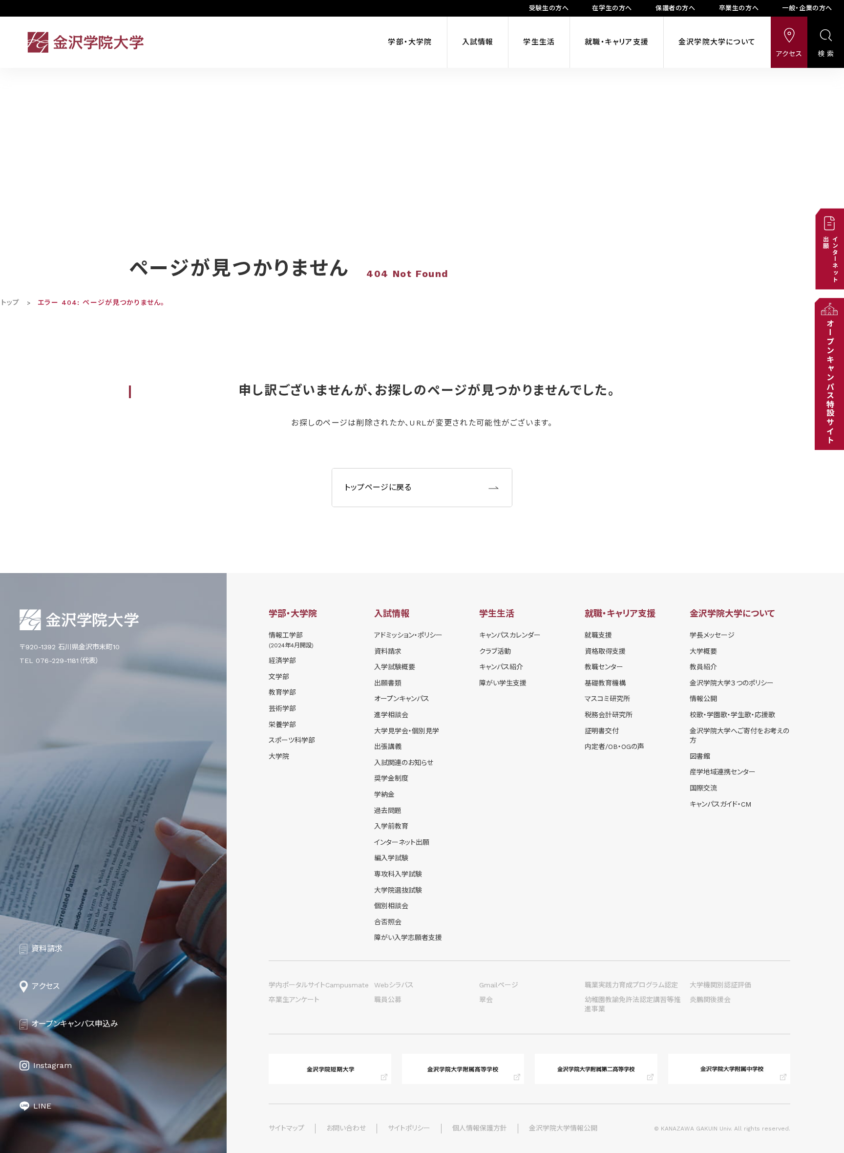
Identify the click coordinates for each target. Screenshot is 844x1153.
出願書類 (387, 683)
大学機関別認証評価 (720, 985)
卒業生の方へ (739, 8)
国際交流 (703, 788)
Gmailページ (498, 985)
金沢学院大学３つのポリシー (732, 683)
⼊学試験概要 (394, 667)
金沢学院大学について (717, 42)
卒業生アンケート (294, 1000)
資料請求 (387, 651)
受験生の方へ (549, 8)
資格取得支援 (605, 651)
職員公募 (387, 1000)
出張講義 (387, 746)
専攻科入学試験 (398, 874)
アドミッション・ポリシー (408, 635)
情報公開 (703, 699)
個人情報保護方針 (479, 1128)
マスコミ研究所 (607, 699)
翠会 (486, 1000)
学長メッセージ (712, 635)
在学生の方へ (612, 8)
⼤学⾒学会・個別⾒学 (406, 731)
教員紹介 (703, 667)
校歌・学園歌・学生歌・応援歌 (732, 715)
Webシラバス (394, 985)
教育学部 (282, 692)
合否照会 (387, 922)
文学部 (279, 677)
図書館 (700, 756)
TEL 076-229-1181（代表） (59, 660)
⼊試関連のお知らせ (403, 763)
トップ (10, 302)
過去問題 (387, 810)
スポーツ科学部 (292, 740)
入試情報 (478, 42)
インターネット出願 (401, 842)
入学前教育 (391, 826)
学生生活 (539, 42)
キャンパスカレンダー (510, 635)
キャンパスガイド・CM (720, 804)
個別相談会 (391, 906)
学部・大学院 (410, 42)
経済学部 (282, 660)
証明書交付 (602, 731)
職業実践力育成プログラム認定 (631, 985)
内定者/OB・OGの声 (614, 746)
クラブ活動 (495, 651)
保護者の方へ (675, 8)
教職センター (604, 667)
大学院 (279, 756)
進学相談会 (391, 715)
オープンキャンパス (401, 699)
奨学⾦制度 (391, 778)
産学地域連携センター (723, 772)
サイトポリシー (409, 1128)
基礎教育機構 (605, 683)
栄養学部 (282, 724)
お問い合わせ (346, 1128)
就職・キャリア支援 (617, 42)
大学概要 (703, 651)
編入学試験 (391, 858)
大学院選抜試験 (398, 890)
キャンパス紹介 (501, 667)
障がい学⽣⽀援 (503, 683)
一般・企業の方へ (807, 8)
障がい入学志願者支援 (408, 937)
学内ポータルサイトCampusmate (319, 985)
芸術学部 (282, 708)
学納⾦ (384, 794)
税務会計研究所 (609, 715)
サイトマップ (286, 1128)
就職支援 (598, 635)
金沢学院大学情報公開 (563, 1128)
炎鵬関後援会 (710, 1000)
